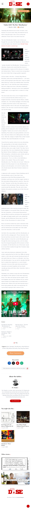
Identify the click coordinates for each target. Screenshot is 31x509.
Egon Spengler (10, 346)
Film (17, 342)
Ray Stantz (25, 348)
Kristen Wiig (6, 348)
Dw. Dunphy (15, 387)
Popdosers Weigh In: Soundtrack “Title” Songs (6, 333)
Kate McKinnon (25, 346)
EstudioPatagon (20, 497)
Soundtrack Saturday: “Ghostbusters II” (6, 325)
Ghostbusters (18, 346)
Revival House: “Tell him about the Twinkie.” (22, 325)
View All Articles (15, 400)
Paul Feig (20, 348)
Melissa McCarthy (13, 348)
